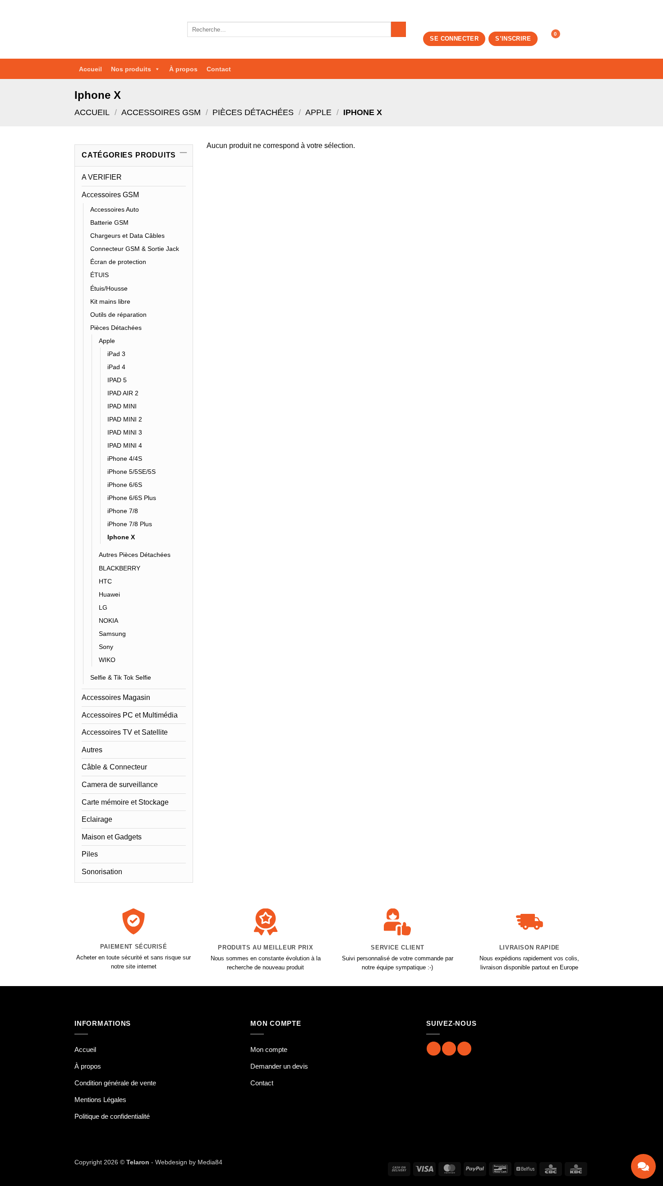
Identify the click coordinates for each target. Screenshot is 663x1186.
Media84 (210, 1162)
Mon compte (268, 1049)
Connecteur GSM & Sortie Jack (134, 248)
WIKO (107, 659)
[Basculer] (180, 194)
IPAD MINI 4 (124, 445)
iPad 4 (116, 367)
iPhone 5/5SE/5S (131, 471)
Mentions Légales (100, 1099)
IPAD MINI (122, 406)
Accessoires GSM (161, 112)
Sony (106, 646)
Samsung (112, 633)
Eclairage (97, 819)
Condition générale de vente (115, 1083)
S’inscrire (513, 38)
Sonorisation (102, 872)
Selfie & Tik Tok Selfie (120, 677)
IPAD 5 (117, 380)
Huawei (109, 594)
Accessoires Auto (114, 209)
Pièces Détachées (253, 112)
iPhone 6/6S (124, 484)
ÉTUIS (99, 274)
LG (103, 607)
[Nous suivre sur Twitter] (464, 1049)
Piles (90, 854)
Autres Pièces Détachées (134, 554)
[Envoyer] (398, 29)
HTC (105, 581)
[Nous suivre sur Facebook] (434, 1049)
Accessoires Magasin (116, 697)
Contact (219, 69)
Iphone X (121, 537)
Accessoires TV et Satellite (125, 732)
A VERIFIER (102, 177)
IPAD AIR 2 (122, 393)
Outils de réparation (118, 314)
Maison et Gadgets (112, 837)
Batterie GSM (109, 222)
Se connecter (454, 38)
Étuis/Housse (109, 288)
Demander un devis (279, 1066)
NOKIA (108, 620)
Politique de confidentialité (112, 1116)
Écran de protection (118, 261)
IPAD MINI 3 (124, 432)
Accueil (90, 69)
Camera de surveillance (120, 784)
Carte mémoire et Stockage (125, 802)
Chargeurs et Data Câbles (127, 235)
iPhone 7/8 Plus (129, 524)
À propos (183, 69)
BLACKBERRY (119, 568)
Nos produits (131, 69)
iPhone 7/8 (122, 510)
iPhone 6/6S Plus (131, 497)
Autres (92, 750)
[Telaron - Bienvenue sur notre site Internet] (124, 29)
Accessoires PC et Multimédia (130, 715)
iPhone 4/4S (124, 458)
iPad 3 (116, 353)
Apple (318, 112)
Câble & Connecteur (114, 767)
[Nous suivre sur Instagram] (449, 1049)
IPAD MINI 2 (124, 419)
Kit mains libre (110, 301)
